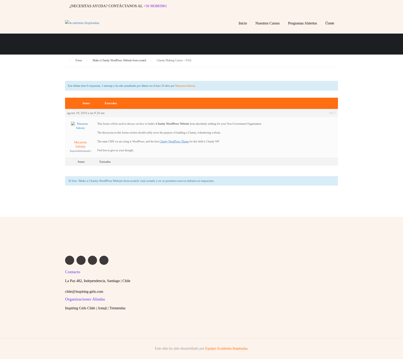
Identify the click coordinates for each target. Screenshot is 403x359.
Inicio (243, 23)
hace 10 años (163, 85)
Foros (79, 60)
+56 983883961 (155, 6)
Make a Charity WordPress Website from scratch (119, 60)
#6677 (332, 113)
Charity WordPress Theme (174, 141)
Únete (329, 23)
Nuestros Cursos (267, 23)
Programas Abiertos (302, 23)
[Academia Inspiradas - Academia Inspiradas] (85, 25)
